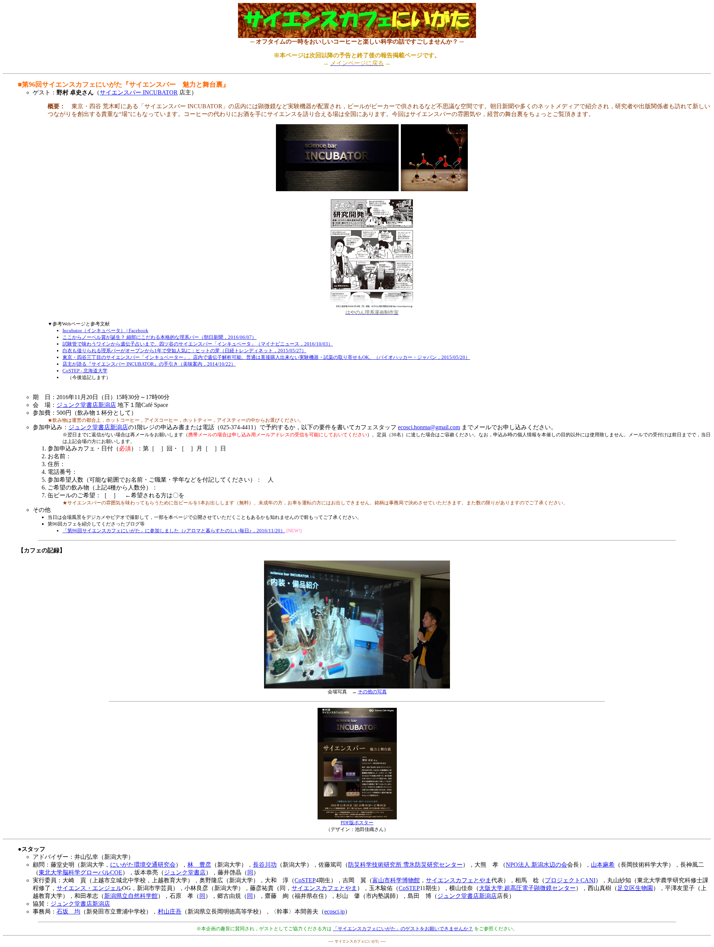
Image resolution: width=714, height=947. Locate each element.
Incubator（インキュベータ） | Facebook (105, 330)
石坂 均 (68, 911)
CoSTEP (305, 880)
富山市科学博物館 (396, 880)
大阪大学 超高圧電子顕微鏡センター (527, 888)
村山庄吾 (169, 911)
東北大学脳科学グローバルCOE (80, 872)
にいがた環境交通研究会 (143, 864)
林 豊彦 (199, 864)
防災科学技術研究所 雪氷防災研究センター (405, 864)
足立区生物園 (635, 888)
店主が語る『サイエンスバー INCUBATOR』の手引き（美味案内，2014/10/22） (149, 364)
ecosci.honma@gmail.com (429, 427)
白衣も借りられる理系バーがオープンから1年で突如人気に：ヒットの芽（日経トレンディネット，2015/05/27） (184, 350)
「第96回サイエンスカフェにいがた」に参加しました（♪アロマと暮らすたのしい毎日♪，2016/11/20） (173, 530)
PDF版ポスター (357, 822)
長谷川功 (265, 864)
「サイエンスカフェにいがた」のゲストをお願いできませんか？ (403, 928)
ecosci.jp (334, 911)
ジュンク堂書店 (185, 872)
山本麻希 (603, 864)
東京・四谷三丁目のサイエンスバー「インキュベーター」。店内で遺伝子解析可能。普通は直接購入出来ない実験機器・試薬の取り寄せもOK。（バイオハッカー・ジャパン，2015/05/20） (266, 357)
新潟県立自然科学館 (131, 896)
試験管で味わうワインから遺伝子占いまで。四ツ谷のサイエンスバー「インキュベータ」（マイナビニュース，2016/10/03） (197, 344)
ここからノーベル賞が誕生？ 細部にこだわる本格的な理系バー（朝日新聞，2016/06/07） (159, 337)
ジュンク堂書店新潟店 (86, 405)
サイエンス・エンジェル (89, 888)
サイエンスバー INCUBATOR (139, 92)
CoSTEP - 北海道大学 (84, 370)
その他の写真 (372, 691)
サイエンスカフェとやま (458, 880)
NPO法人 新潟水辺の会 (536, 864)
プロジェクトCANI (570, 880)
